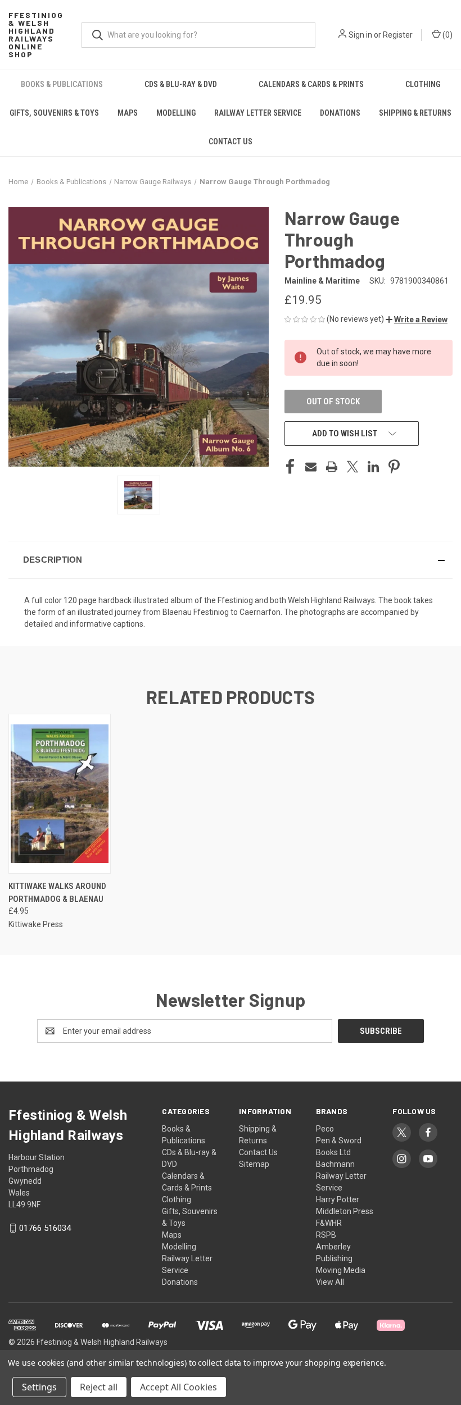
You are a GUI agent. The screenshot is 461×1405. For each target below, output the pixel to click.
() (447, 34)
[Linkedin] (373, 467)
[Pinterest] (394, 467)
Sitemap (254, 1164)
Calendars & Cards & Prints (311, 84)
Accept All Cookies (178, 1387)
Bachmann (335, 1164)
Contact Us (230, 141)
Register (398, 34)
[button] (417, 319)
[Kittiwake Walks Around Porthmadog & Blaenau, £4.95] (60, 794)
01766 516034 (45, 1228)
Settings (39, 1387)
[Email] (311, 467)
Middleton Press (344, 1211)
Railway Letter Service (257, 112)
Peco (325, 1128)
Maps (127, 112)
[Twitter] (352, 467)
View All (330, 1282)
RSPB (326, 1234)
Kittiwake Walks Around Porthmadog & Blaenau (57, 892)
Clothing (422, 84)
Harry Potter (337, 1199)
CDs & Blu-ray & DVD (180, 84)
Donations (340, 112)
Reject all (98, 1387)
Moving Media (340, 1270)
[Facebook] (290, 467)
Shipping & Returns (415, 112)
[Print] (331, 467)
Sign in (360, 34)
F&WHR (329, 1223)
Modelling (176, 112)
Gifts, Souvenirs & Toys (54, 112)
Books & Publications (62, 84)
